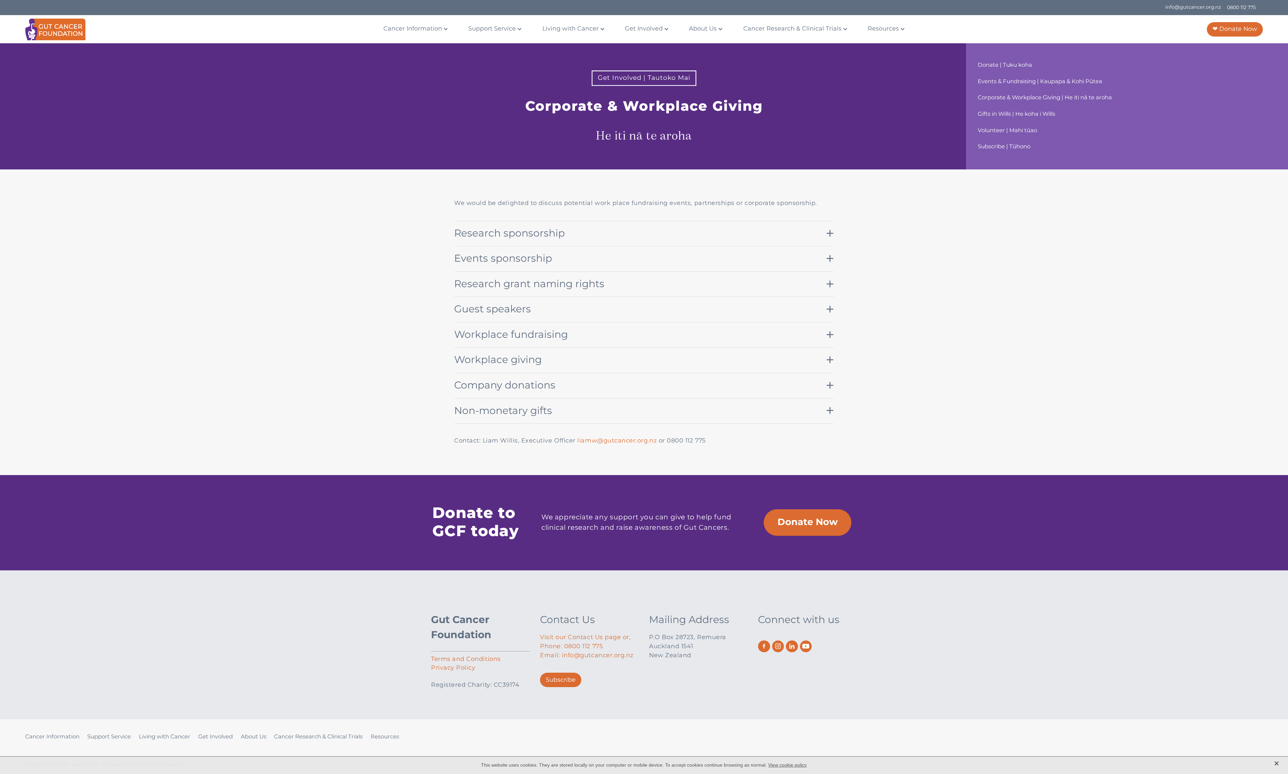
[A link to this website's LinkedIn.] (792, 646)
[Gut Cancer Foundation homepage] (149, 29)
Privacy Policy (453, 668)
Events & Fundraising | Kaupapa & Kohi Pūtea (1040, 81)
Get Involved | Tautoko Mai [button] (644, 78)
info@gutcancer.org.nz (1193, 7)
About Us (703, 29)
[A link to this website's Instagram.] (778, 646)
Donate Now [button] (807, 522)
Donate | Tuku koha (1005, 65)
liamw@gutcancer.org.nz (617, 441)
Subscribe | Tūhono (1004, 146)
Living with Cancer (571, 29)
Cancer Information (413, 29)
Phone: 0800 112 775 (571, 646)
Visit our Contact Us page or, (585, 637)
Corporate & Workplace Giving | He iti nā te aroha (1045, 97)
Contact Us (567, 620)
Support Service (493, 29)
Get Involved (644, 29)
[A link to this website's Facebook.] (764, 646)
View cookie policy (787, 765)
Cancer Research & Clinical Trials (793, 29)
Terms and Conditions (466, 659)
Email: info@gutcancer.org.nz (587, 655)
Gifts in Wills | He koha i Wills (1016, 114)
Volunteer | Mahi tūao (1007, 130)
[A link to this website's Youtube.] (806, 646)
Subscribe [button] (561, 680)
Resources (884, 29)
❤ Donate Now (1235, 29)
